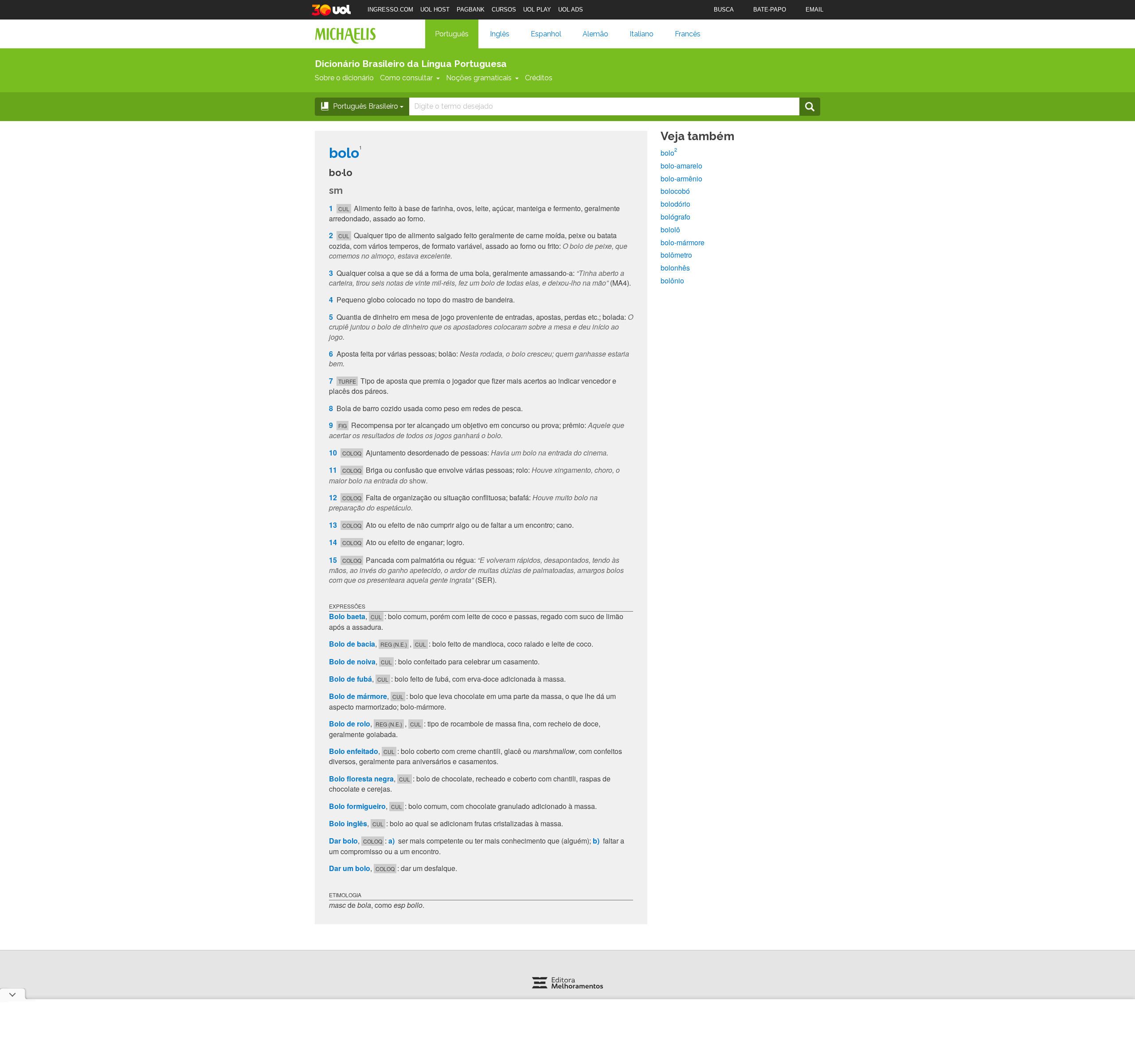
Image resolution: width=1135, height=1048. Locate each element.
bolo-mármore (682, 242)
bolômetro (676, 255)
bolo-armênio (681, 178)
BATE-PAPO (769, 9)
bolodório (675, 204)
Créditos (538, 78)
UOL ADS (570, 9)
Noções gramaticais (479, 78)
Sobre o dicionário (344, 78)
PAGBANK (471, 9)
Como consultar (406, 78)
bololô (670, 229)
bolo (669, 153)
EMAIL (814, 9)
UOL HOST (435, 9)
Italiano (642, 34)
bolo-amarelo (681, 166)
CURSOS (504, 9)
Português (452, 34)
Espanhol (546, 34)
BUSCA (724, 9)
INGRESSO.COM (390, 9)
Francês (688, 34)
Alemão (595, 34)
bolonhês (675, 268)
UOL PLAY (537, 9)
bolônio (672, 280)
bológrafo (675, 217)
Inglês (499, 34)
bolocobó (675, 191)
